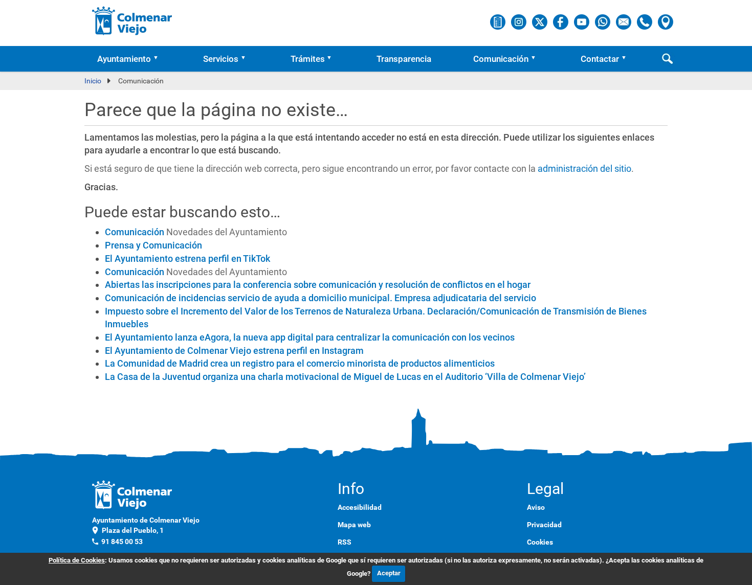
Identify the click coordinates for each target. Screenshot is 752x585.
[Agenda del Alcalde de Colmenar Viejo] (498, 21)
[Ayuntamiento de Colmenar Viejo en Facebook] (561, 21)
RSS (344, 542)
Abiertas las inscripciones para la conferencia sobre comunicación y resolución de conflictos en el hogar (317, 284)
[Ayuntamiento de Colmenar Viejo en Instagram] (519, 21)
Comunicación (500, 59)
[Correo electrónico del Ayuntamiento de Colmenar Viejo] (624, 21)
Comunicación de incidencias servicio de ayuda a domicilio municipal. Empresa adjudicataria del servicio (320, 297)
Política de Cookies (77, 560)
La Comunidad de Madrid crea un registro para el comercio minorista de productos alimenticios (300, 363)
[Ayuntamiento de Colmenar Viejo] (132, 20)
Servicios (220, 59)
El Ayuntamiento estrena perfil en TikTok (187, 258)
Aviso (536, 507)
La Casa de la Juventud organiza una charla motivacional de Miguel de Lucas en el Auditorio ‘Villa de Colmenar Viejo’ (345, 376)
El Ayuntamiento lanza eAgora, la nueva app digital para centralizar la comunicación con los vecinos (310, 337)
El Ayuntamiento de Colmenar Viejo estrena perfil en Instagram (234, 350)
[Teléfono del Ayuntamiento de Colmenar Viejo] (645, 21)
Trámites (308, 59)
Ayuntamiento (124, 59)
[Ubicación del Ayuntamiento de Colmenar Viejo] (665, 21)
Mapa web (354, 525)
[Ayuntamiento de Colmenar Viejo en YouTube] (582, 21)
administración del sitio (584, 168)
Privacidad (544, 525)
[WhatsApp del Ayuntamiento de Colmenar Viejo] (603, 21)
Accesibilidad (360, 507)
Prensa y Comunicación (153, 245)
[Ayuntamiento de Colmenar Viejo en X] (540, 21)
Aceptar (389, 573)
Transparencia (404, 59)
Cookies (540, 542)
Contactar (600, 59)
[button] (159, 59)
